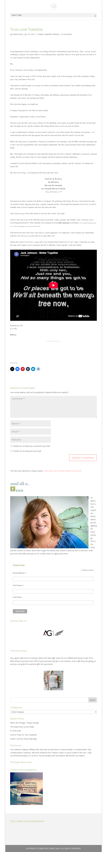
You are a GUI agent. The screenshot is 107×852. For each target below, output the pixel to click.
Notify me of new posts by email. (27, 451)
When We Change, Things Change (24, 723)
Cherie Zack (18, 34)
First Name (18, 585)
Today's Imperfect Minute (48, 34)
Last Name (17, 597)
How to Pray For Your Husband (23, 735)
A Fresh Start (15, 730)
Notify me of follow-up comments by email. (31, 446)
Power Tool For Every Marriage (23, 739)
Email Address (19, 573)
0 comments (66, 34)
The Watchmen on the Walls (22, 727)
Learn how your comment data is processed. (63, 471)
